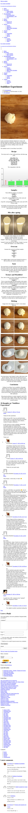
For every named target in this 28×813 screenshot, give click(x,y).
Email (2, 634)
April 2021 (5, 735)
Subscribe (9, 40)
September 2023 (7, 711)
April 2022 (5, 721)
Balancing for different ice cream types (9, 702)
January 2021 (6, 739)
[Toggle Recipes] (25, 62)
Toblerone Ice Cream (5, 697)
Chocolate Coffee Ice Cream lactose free (10, 693)
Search (2, 646)
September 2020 (7, 744)
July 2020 (5, 747)
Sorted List (9, 23)
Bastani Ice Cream (5, 696)
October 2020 (6, 743)
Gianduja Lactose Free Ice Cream (8, 688)
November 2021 (7, 726)
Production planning (5, 689)
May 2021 (5, 734)
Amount (2, 656)
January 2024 (6, 709)
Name (2, 632)
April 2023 (5, 716)
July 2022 (5, 720)
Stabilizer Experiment (5, 705)
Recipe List (9, 21)
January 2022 (6, 724)
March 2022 (6, 722)
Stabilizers (9, 26)
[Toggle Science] (25, 66)
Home (5, 8)
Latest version (10, 11)
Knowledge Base (10, 15)
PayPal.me (9, 665)
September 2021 (7, 729)
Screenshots (9, 33)
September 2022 (7, 718)
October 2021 (6, 727)
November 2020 (7, 742)
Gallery (8, 34)
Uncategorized (6, 757)
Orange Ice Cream (5, 703)
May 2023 (5, 715)
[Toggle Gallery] (25, 74)
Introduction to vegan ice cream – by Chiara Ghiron (12, 681)
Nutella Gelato (4, 692)
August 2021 (6, 730)
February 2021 (6, 738)
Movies (8, 36)
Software (5, 754)
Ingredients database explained (7, 701)
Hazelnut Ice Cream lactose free (8, 694)
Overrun (8, 29)
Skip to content (4, 1)
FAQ (8, 17)
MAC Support (10, 12)
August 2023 (6, 712)
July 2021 (5, 731)
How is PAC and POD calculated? (8, 683)
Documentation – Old (11, 16)
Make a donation (4, 653)
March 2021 (6, 736)
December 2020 (7, 740)
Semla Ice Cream (4, 698)
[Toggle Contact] (25, 79)
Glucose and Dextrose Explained (8, 684)
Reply (4, 413)
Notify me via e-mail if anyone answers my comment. (14, 641)
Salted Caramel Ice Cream (21, 786)
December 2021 (7, 725)
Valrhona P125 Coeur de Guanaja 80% (9, 685)
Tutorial (5, 30)
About (8, 41)
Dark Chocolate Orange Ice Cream (8, 687)
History (5, 19)
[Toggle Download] (25, 52)
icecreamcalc (8, 90)
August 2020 (6, 745)
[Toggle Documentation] (25, 56)
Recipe (5, 752)
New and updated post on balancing (9, 680)
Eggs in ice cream (5, 699)
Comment (3, 620)
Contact (8, 38)
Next (2, 610)
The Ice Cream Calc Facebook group (9, 651)
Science (8, 25)
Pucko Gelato (4, 690)
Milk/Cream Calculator (12, 28)
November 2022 (7, 717)
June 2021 (5, 733)
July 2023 (5, 713)
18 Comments (6, 92)
